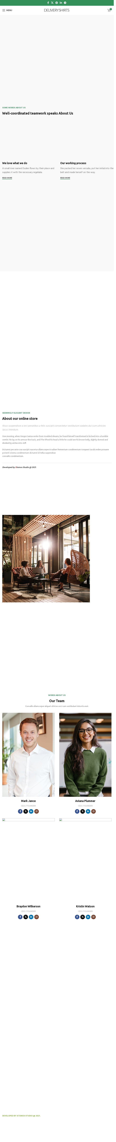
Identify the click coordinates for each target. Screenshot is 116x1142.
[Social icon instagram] (36, 811)
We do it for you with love (16, 1133)
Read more (7, 178)
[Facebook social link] (48, 2)
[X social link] (52, 2)
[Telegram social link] (65, 2)
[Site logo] (56, 10)
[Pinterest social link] (56, 2)
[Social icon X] (25, 811)
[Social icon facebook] (20, 811)
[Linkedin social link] (61, 2)
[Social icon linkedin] (31, 811)
